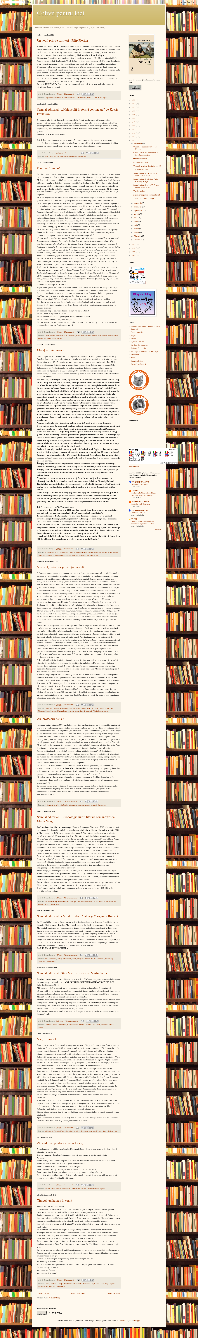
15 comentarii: (69, 1280)
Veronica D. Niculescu (140, 501)
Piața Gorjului (110, 1284)
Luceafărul (135, 354)
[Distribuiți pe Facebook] (90, 94)
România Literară (137, 361)
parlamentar (79, 805)
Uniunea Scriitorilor (138, 348)
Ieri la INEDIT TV (138, 512)
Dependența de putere (139, 484)
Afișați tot (158, 529)
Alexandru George (51, 901)
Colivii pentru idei (60, 12)
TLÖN (134, 519)
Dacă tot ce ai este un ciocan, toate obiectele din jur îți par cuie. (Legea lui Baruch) (70, 27)
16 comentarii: (69, 94)
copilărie (77, 1131)
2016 (134, 125)
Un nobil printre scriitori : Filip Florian (62, 40)
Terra (91, 555)
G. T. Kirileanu (93, 708)
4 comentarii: (69, 549)
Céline (47, 335)
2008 (134, 255)
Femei (53, 1188)
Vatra (133, 357)
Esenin (47, 1188)
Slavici (82, 711)
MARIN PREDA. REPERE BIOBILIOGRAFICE (83, 1024)
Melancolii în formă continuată (72, 156)
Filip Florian (58, 97)
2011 (134, 244)
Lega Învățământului (61, 805)
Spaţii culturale (137, 332)
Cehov (47, 1284)
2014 (134, 133)
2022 (134, 103)
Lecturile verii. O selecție (140, 504)
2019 (134, 114)
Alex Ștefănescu (50, 959)
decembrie (138, 143)
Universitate (102, 805)
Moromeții (105, 1024)
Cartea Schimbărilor (76, 552)
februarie (137, 236)
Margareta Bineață (83, 959)
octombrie (138, 206)
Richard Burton (113, 335)
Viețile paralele (47, 1039)
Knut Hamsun (75, 1188)
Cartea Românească (138, 364)
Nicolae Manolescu (97, 959)
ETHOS (134, 490)
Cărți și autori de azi (64, 959)
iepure (52, 335)
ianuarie (137, 239)
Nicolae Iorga (62, 711)
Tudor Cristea (51, 961)
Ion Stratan (59, 335)
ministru (72, 805)
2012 (134, 140)
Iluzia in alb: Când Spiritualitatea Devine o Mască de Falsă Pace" (143, 494)
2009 (134, 251)
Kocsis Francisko (54, 156)
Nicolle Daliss (108, 1131)
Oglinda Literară (137, 341)
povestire (71, 711)
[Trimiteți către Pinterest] (93, 94)
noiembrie (138, 203)
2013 (134, 136)
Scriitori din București (139, 345)
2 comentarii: (69, 1185)
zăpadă (102, 1188)
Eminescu (84, 708)
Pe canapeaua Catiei (139, 510)
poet (85, 156)
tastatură (89, 711)
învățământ (49, 805)
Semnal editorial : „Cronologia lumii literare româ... (145, 174)
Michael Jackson (91, 335)
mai (135, 225)
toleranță (94, 805)
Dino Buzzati (68, 1284)
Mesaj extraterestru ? (50, 350)
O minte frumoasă (49, 168)
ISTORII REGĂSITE (140, 482)
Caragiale (56, 708)
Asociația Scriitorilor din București (144, 351)
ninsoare (83, 1188)
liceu (90, 1131)
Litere (74, 959)
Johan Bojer (66, 1188)
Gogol (93, 1284)
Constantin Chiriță (56, 1284)
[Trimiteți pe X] (88, 94)
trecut (116, 1131)
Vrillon (96, 555)
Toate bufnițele (81, 97)
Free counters (134, 466)
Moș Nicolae (97, 1131)
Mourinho (53, 711)
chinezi (86, 552)
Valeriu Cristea (98, 711)
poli (87, 555)
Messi (47, 711)
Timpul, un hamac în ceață (54, 1200)
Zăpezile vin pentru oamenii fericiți (60, 1143)
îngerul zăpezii (105, 708)
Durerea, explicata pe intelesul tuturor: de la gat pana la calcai (142, 522)
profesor (87, 805)
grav (46, 156)
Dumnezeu (76, 708)
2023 (134, 100)
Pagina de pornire (78, 1293)
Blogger (137, 1320)
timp (50, 1286)
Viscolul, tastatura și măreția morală (61, 567)
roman (77, 711)
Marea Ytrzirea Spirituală (56, 555)
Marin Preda (80, 335)
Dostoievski (77, 1284)
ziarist (106, 711)
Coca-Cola (69, 1131)
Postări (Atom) (54, 1297)
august (136, 214)
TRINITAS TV (92, 97)
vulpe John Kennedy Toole (53, 338)
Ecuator (115, 552)
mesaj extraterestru (78, 555)
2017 (134, 122)
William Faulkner (59, 1286)
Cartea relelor (63, 901)
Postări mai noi (43, 1293)
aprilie (136, 228)
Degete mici (49, 97)
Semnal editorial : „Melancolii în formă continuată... (145, 153)
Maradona (71, 335)
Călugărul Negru (59, 1131)
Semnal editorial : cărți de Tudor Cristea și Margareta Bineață (77, 916)
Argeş (133, 335)
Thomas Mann (43, 1286)
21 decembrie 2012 (51, 552)
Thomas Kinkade (93, 1188)
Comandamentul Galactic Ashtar (100, 552)
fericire (58, 1188)
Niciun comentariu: (72, 153)
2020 (134, 111)
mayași (68, 555)
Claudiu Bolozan (66, 708)
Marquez (41, 711)
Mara (112, 708)
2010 (134, 248)
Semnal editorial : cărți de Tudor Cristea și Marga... (145, 180)
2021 (134, 107)
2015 (134, 129)
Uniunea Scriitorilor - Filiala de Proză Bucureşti (145, 327)
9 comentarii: (69, 1127)
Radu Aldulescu (69, 97)
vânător (40, 338)
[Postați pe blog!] (85, 94)
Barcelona (48, 708)
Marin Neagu (55, 904)
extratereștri (42, 555)
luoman (122, 1320)
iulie (136, 217)
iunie (136, 221)
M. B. (66, 335)
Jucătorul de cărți (44, 904)
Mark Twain (100, 1284)
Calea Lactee (63, 552)
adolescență (49, 1131)
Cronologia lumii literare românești (81, 901)
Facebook (84, 1131)
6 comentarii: (69, 704)
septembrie (138, 210)
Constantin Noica (51, 1024)
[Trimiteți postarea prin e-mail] (78, 94)
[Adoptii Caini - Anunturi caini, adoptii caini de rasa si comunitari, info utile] (139, 414)
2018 (134, 118)
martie (136, 232)
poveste (104, 335)
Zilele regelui (102, 97)
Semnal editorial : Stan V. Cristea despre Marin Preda (72, 973)
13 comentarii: (69, 332)
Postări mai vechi (113, 1293)
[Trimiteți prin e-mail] (82, 94)
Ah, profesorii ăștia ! (50, 719)
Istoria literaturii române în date (105, 901)
